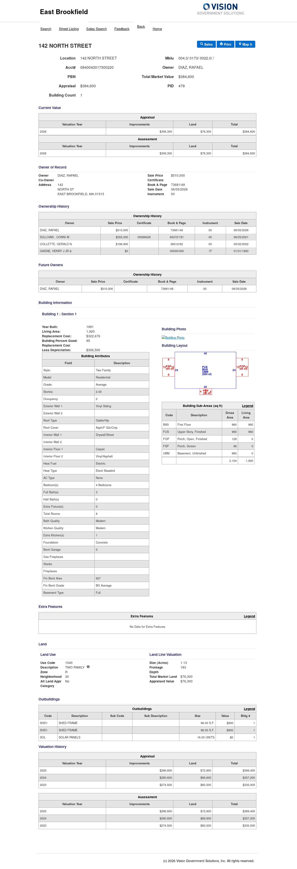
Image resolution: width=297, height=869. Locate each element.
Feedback (121, 28)
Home (157, 28)
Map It (247, 44)
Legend (247, 405)
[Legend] (88, 667)
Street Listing (69, 28)
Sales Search (96, 28)
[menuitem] (46, 27)
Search (45, 28)
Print (227, 44)
